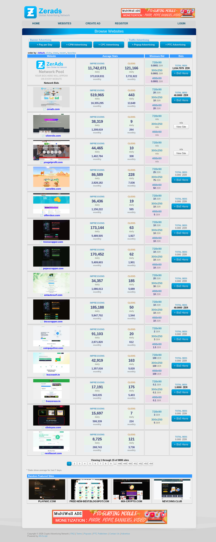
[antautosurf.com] (51, 292)
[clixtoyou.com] (51, 424)
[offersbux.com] (51, 212)
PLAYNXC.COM (47, 501)
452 (140, 464)
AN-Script (43, 536)
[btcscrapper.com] (51, 318)
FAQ (73, 534)
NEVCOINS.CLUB (172, 501)
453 (146, 464)
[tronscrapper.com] (51, 239)
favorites (72, 53)
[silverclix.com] (51, 133)
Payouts (87, 534)
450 (130, 464)
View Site (181, 126)
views (55, 53)
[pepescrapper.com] (51, 265)
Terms (79, 534)
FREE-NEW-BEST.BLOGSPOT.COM (89, 501)
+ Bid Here (181, 73)
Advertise (125, 534)
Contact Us (114, 534)
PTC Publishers (100, 534)
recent (63, 53)
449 (125, 464)
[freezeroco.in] (51, 398)
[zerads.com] (51, 106)
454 (151, 464)
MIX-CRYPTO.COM (131, 501)
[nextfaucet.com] (51, 450)
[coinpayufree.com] (51, 345)
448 (119, 464)
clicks (49, 53)
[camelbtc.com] (51, 186)
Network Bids (51, 83)
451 (135, 464)
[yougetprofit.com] (51, 159)
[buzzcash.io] (51, 372)
